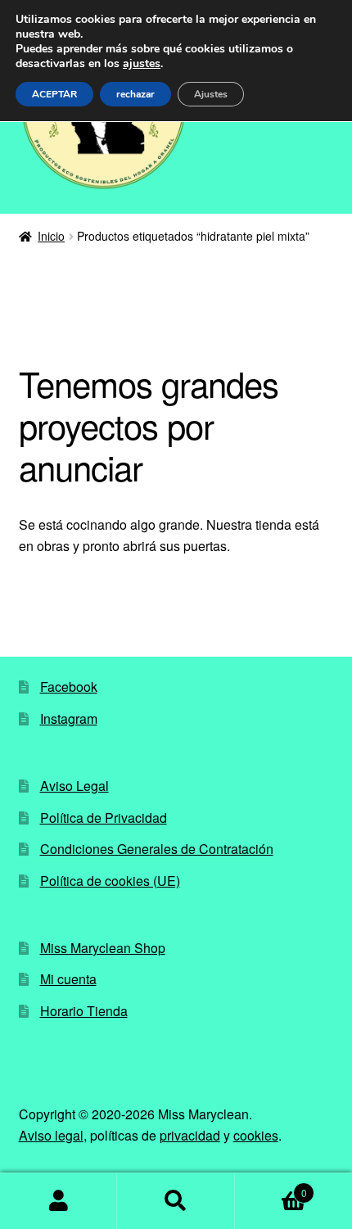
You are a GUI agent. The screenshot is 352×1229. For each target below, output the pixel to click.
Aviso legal (51, 1135)
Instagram (68, 718)
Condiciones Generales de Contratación (156, 848)
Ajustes (211, 94)
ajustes (141, 63)
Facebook (68, 686)
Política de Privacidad (103, 817)
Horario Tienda (84, 1010)
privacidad (190, 1135)
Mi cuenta (68, 978)
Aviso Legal (74, 785)
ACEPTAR (54, 94)
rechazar (135, 94)
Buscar (175, 1201)
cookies (255, 1135)
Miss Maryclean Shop (102, 947)
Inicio (51, 236)
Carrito (271, 1187)
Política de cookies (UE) (110, 880)
